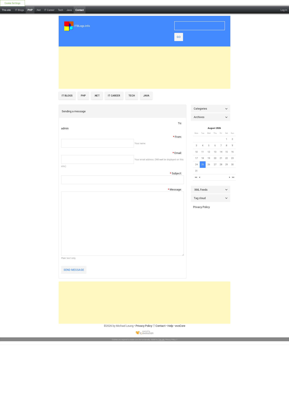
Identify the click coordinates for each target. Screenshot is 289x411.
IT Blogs (19, 10)
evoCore (180, 325)
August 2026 (214, 128)
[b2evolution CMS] (144, 332)
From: (177, 136)
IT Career (49, 10)
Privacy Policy (201, 207)
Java (69, 10)
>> (233, 177)
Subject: (176, 173)
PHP (30, 10)
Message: (175, 189)
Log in (284, 10)
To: (180, 123)
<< (196, 177)
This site (6, 10)
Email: (177, 153)
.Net (38, 10)
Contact (79, 10)
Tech (60, 10)
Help (170, 325)
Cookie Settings (12, 3)
